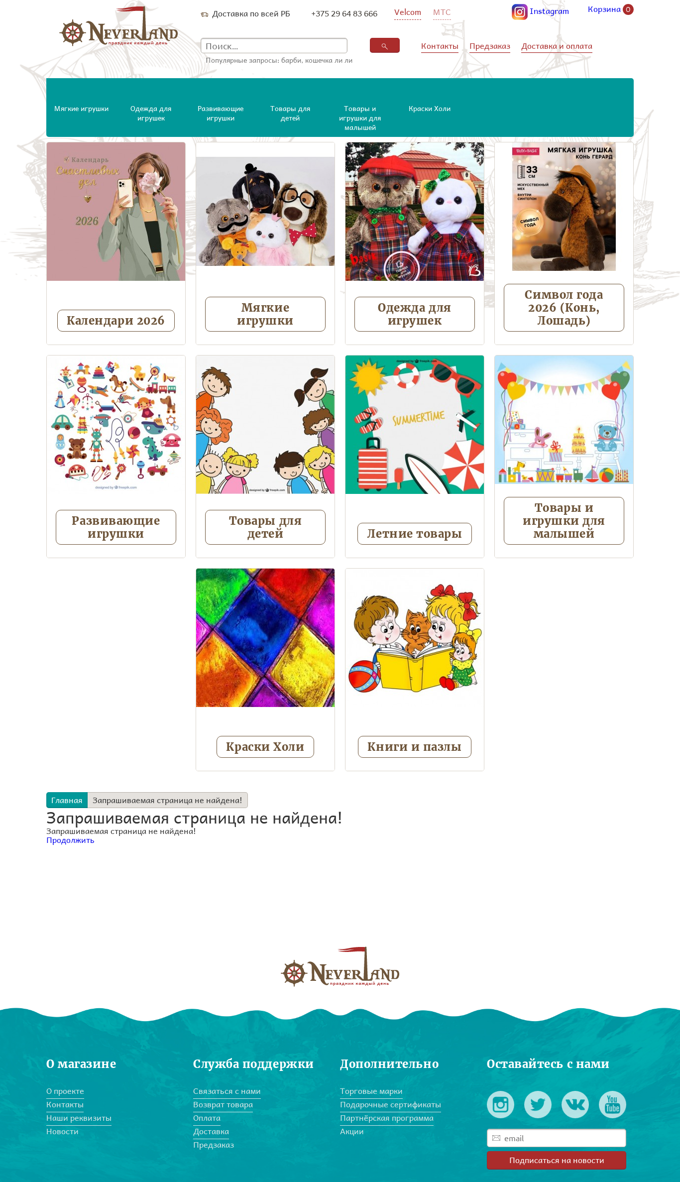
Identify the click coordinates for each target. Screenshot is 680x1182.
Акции (352, 1131)
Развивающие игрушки (116, 527)
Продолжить (70, 839)
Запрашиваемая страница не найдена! (167, 800)
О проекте (65, 1090)
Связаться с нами (227, 1090)
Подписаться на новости (556, 1160)
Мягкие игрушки (265, 314)
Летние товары (414, 534)
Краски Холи (265, 747)
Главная (67, 800)
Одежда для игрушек (415, 314)
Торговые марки (371, 1090)
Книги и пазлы (414, 747)
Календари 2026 (116, 321)
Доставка (211, 1131)
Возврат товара (223, 1104)
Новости (62, 1131)
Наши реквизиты (79, 1117)
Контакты (439, 45)
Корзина (609, 9)
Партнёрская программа (387, 1117)
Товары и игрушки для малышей (564, 521)
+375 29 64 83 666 (344, 13)
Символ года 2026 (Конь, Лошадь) (564, 308)
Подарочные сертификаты (390, 1104)
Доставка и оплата (556, 45)
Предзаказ (489, 45)
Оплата (207, 1117)
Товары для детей (265, 527)
